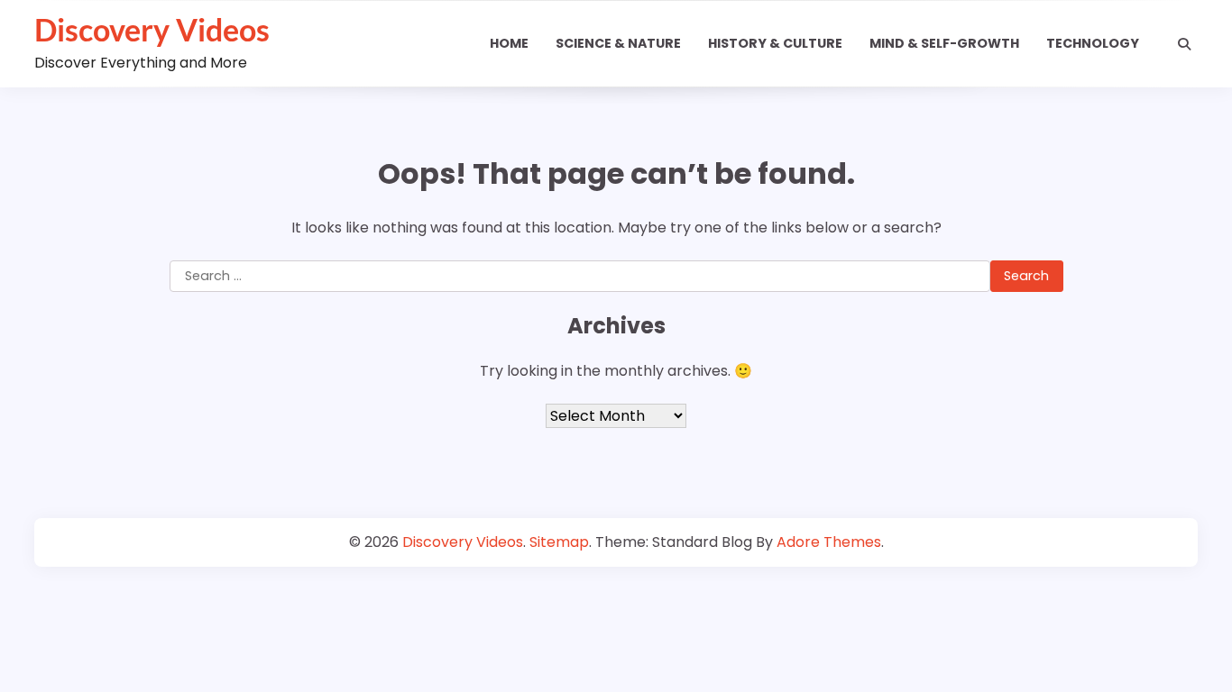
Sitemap (559, 542)
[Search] (1184, 44)
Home (509, 43)
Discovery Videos (152, 30)
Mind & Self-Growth (944, 43)
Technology (1092, 43)
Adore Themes (829, 542)
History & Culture (775, 43)
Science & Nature (618, 43)
